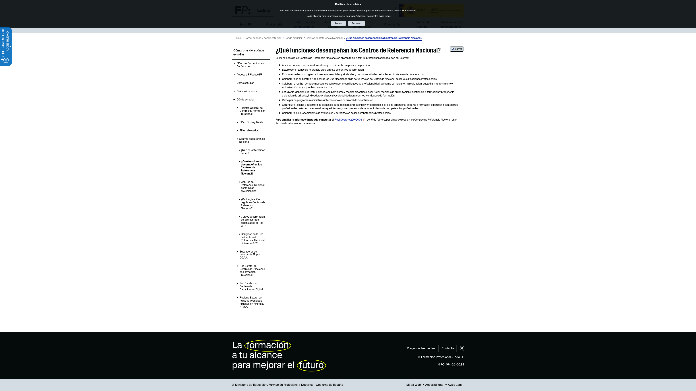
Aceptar (338, 23)
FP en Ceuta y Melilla (251, 122)
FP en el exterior (249, 130)
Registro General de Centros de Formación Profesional (252, 111)
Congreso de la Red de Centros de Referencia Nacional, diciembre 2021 (253, 239)
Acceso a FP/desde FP (249, 74)
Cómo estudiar (245, 83)
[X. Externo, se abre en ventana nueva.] (462, 348)
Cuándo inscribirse (247, 91)
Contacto (448, 348)
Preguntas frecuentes (421, 348)
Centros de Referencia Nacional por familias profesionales (252, 186)
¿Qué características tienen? (253, 152)
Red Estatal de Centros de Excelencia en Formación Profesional (253, 270)
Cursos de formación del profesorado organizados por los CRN (253, 221)
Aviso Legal (455, 385)
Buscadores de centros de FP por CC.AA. (250, 255)
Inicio (238, 38)
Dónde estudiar (293, 38)
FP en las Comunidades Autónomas (250, 65)
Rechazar (356, 23)
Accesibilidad (434, 385)
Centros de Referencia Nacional (324, 38)
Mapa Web (413, 385)
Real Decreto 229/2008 (348, 120)
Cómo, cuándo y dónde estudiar (263, 38)
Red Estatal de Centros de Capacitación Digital (251, 286)
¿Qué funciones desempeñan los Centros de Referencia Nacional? (251, 167)
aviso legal (384, 16)
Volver (458, 49)
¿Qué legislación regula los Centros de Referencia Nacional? (253, 204)
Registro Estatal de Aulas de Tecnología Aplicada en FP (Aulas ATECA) (252, 302)
